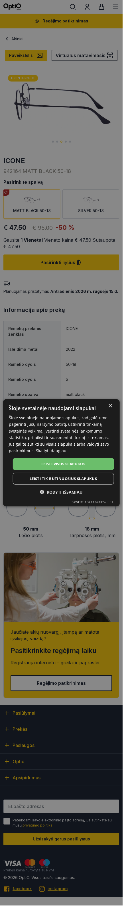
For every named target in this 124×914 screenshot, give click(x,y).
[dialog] (61, 452)
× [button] (110, 406)
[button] (61, 492)
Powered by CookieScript (92, 501)
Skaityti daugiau (51, 450)
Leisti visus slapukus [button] (63, 463)
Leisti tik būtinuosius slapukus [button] (63, 478)
